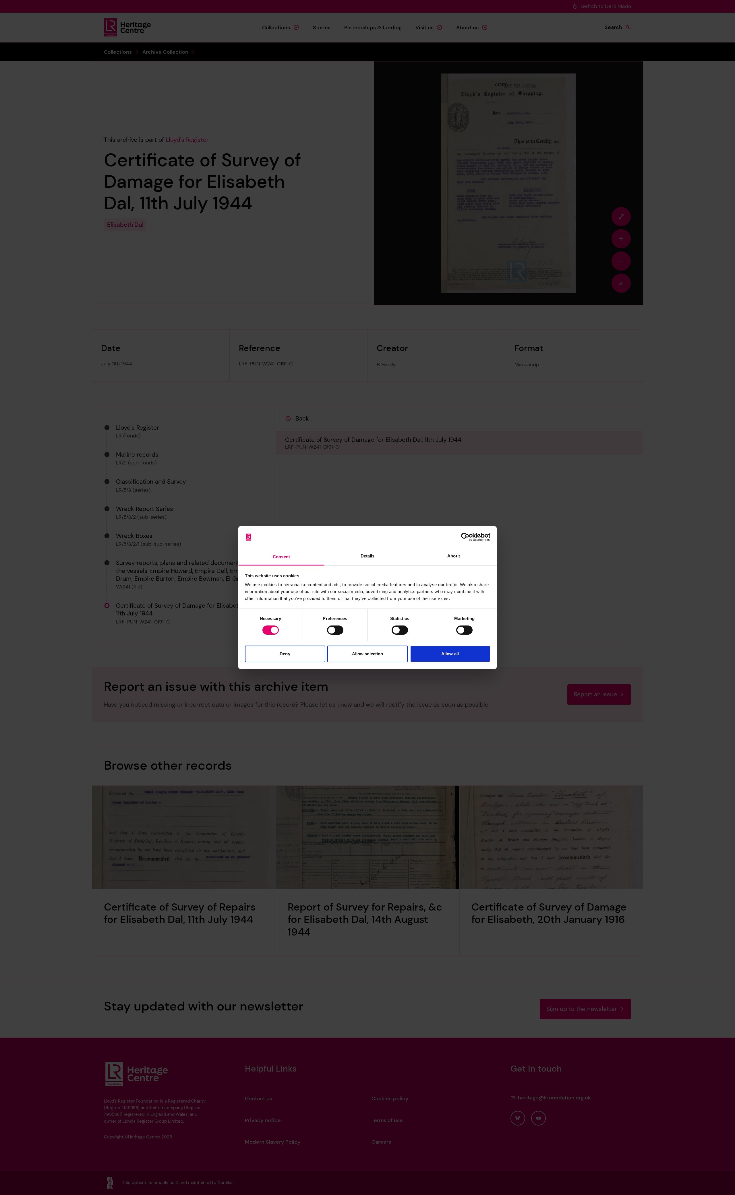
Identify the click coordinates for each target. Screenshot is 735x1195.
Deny (285, 653)
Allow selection (367, 653)
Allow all (450, 653)
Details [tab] (368, 555)
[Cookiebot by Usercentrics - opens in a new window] (465, 537)
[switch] (335, 630)
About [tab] (453, 555)
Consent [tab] (281, 556)
